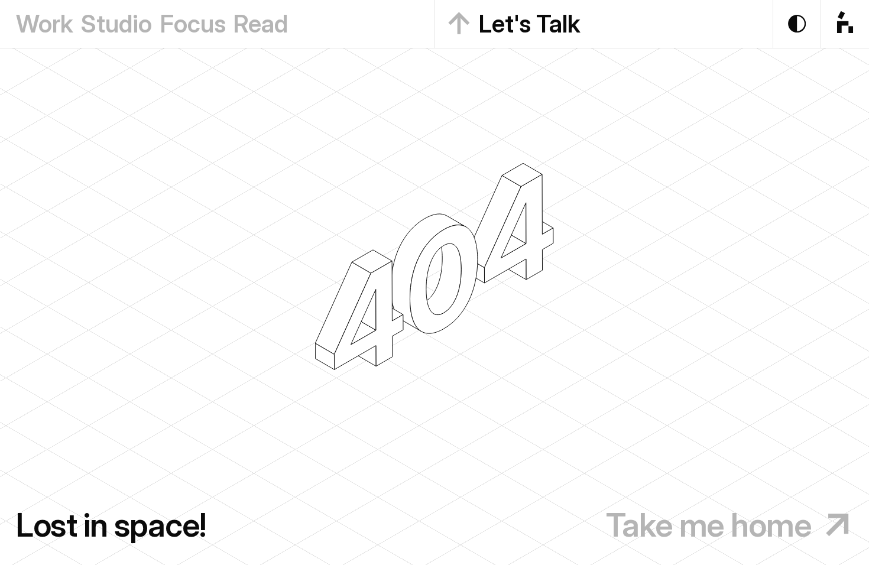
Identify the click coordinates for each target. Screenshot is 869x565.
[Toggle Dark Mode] (797, 24)
